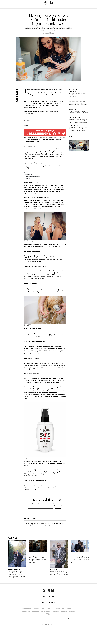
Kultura (57, 7)
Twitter (26, 125)
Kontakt (71, 619)
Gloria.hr (49, 32)
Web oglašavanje (43, 619)
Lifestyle (46, 7)
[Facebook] (44, 596)
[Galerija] (48, 59)
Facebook (27, 116)
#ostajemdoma (28, 113)
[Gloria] (48, 3)
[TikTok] (50, 596)
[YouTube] (53, 596)
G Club (66, 7)
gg (61, 7)
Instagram (27, 121)
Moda (35, 7)
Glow (40, 7)
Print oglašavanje (64, 619)
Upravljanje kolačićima (48, 621)
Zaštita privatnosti (34, 619)
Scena (31, 7)
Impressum (26, 619)
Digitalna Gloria (50, 602)
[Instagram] (47, 596)
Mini (52, 7)
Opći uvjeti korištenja (53, 619)
